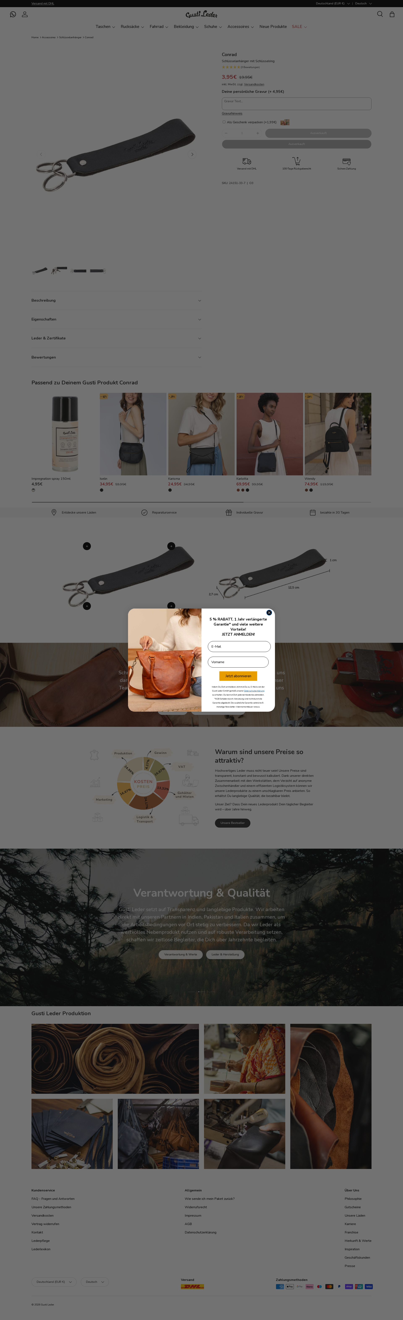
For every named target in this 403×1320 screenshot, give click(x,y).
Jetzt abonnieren (238, 676)
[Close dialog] (269, 612)
